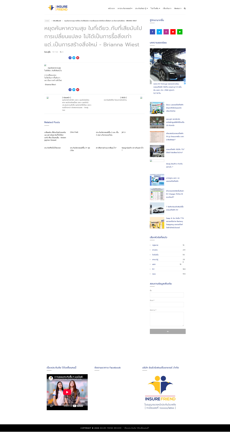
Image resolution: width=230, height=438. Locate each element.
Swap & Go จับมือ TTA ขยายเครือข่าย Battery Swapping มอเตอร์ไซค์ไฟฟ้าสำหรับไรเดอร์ (175, 223)
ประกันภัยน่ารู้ (140, 8)
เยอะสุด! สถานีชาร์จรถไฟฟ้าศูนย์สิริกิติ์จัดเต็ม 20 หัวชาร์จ (175, 122)
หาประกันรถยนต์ (124, 8)
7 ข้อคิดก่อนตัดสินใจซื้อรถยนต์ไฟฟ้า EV (175, 208)
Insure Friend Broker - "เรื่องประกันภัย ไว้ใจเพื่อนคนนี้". (125, 428)
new (154, 274)
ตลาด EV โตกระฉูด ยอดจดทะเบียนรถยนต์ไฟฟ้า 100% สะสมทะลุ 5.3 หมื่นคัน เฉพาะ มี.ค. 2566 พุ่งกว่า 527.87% (167, 89)
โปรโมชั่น (154, 8)
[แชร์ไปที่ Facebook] (70, 57)
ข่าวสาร (155, 250)
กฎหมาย (155, 245)
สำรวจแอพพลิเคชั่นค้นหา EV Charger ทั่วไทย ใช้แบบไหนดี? (175, 194)
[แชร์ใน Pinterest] (77, 57)
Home (47, 21)
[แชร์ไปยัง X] (73, 57)
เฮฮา (154, 264)
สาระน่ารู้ (155, 259)
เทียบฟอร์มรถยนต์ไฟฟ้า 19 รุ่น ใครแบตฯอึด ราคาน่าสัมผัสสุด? (175, 136)
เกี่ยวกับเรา (167, 8)
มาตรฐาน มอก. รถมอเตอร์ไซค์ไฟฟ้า (172, 179)
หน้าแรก (111, 8)
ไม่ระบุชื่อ (47, 52)
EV (153, 269)
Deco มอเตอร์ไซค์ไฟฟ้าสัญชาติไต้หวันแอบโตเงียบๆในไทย (174, 108)
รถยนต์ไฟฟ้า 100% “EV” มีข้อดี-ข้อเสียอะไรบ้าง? (175, 151)
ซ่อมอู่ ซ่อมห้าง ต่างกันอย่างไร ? (174, 165)
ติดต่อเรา (178, 8)
